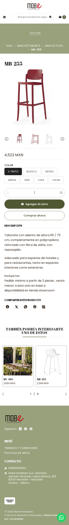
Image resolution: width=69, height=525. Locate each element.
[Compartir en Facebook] (7, 307)
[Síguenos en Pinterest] (31, 429)
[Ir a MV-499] (17, 361)
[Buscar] (50, 17)
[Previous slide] (7, 139)
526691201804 (17, 468)
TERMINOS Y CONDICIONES (21, 448)
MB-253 (41, 379)
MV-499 (8, 379)
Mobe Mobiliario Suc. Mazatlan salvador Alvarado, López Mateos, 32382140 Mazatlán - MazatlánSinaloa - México (32, 478)
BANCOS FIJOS (54, 46)
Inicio (9, 46)
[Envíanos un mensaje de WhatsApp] (61, 517)
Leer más (27, 32)
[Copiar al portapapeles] (43, 307)
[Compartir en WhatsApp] (25, 307)
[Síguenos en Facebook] (25, 429)
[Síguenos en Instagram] (20, 429)
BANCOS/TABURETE (28, 46)
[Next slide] (62, 139)
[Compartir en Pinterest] (34, 307)
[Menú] (4, 17)
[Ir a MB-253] (51, 361)
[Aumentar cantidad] (61, 192)
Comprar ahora (34, 215)
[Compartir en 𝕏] (16, 307)
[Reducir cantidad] (8, 192)
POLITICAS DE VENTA (17, 453)
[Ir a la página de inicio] (34, 6)
